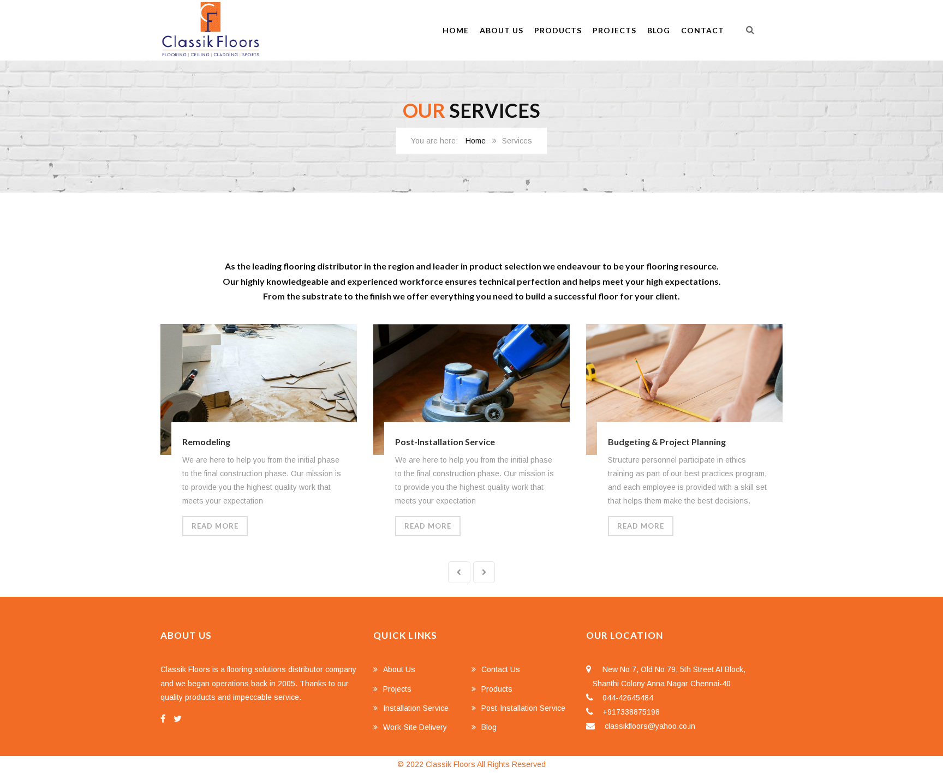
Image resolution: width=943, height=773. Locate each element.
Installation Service (416, 708)
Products (558, 30)
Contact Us (500, 669)
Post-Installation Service (445, 441)
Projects (614, 30)
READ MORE (215, 526)
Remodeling (206, 441)
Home (456, 30)
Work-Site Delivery (415, 727)
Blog (658, 30)
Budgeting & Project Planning (667, 441)
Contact (702, 30)
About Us (501, 30)
